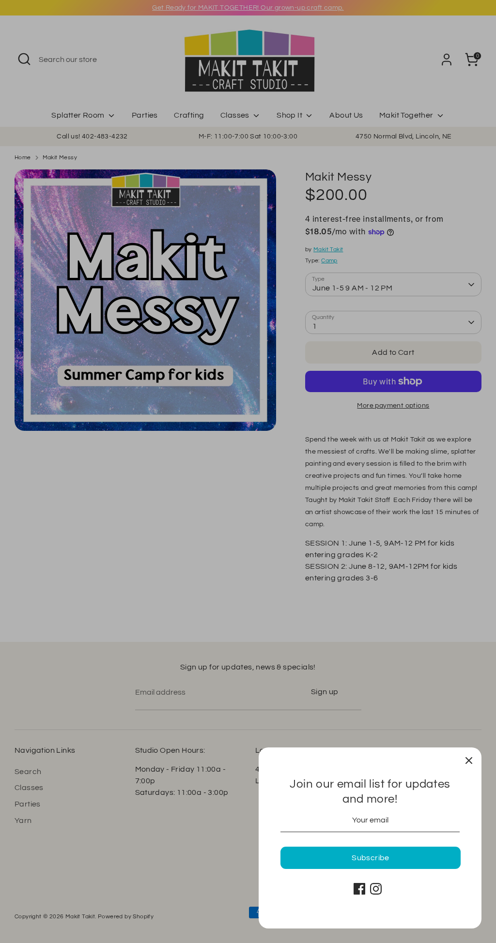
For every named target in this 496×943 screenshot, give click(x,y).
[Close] (469, 760)
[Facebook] (359, 889)
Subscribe (370, 858)
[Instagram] (376, 889)
